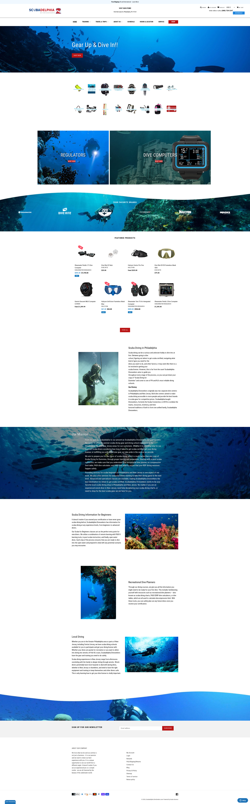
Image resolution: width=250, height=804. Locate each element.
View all (125, 330)
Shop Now (77, 55)
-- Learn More (135, 2)
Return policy (130, 779)
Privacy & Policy (131, 771)
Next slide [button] (247, 212)
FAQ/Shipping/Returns (133, 762)
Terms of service (131, 777)
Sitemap (129, 773)
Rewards (129, 759)
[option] (25, 212)
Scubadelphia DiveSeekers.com (154, 799)
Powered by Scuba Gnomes (170, 799)
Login (128, 756)
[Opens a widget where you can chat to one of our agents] (242, 800)
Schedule (238, 13)
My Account (130, 753)
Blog (127, 768)
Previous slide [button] (3, 212)
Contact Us (130, 765)
